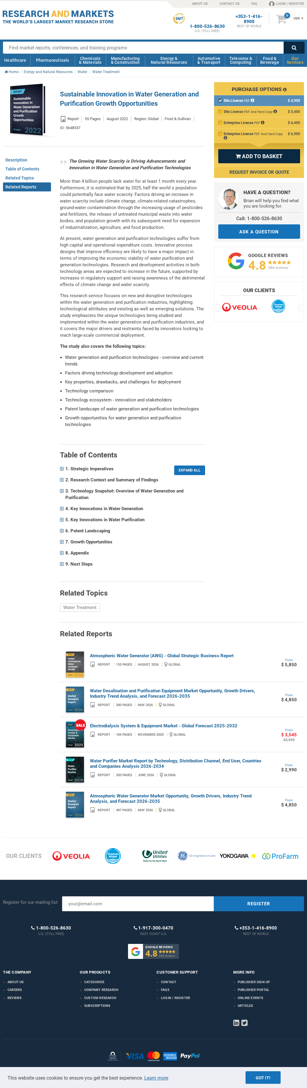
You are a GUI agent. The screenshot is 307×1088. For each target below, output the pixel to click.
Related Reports (20, 187)
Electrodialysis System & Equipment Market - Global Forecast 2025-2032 (163, 726)
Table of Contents (22, 169)
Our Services (295, 60)
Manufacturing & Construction (125, 60)
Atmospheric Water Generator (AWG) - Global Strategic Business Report (162, 655)
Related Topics (19, 178)
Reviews (14, 998)
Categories (94, 982)
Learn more (156, 1078)
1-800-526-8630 (207, 26)
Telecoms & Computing (240, 60)
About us (15, 982)
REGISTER (258, 903)
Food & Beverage (269, 60)
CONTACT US (229, 4)
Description (16, 160)
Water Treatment (80, 607)
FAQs (165, 990)
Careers (14, 990)
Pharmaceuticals (52, 60)
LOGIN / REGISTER (290, 4)
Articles (245, 1006)
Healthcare (15, 60)
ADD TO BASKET (259, 156)
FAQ (254, 4)
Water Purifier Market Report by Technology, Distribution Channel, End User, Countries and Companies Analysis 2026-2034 (175, 763)
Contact (168, 982)
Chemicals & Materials (90, 60)
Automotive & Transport (208, 60)
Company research (101, 990)
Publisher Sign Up (254, 982)
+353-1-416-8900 (249, 19)
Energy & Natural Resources (169, 60)
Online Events (251, 998)
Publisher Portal (253, 990)
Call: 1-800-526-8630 (259, 218)
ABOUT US (200, 4)
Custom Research (100, 998)
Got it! (263, 1077)
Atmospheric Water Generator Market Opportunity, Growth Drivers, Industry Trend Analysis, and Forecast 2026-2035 (171, 798)
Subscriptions (97, 1006)
